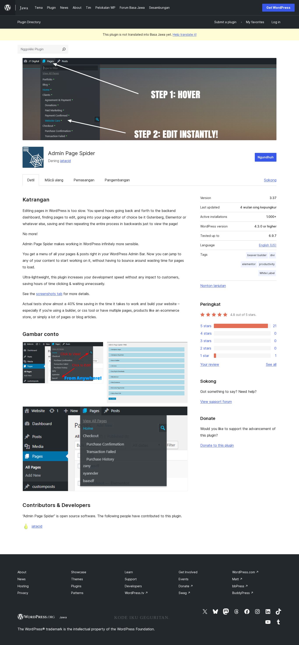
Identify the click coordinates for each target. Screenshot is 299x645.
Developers (133, 586)
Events (183, 579)
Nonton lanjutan (213, 285)
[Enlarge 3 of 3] (181, 412)
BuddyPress (242, 593)
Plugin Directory (29, 22)
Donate (186, 586)
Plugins (76, 586)
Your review (209, 364)
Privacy (23, 593)
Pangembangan (117, 180)
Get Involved (188, 572)
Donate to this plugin (217, 445)
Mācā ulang (54, 180)
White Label (267, 273)
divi (272, 255)
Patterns (77, 593)
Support (131, 579)
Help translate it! (185, 34)
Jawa (63, 617)
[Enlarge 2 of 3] (181, 348)
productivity (267, 264)
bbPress (240, 586)
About (22, 572)
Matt (237, 579)
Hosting (23, 586)
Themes (77, 579)
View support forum (216, 401)
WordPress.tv (136, 593)
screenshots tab (49, 294)
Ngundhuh (266, 157)
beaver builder (257, 255)
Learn (129, 572)
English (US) (267, 245)
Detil (30, 180)
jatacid (65, 161)
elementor (249, 264)
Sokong (270, 180)
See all (271, 364)
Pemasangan (84, 180)
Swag (184, 593)
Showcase (78, 572)
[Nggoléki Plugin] (64, 49)
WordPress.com (245, 572)
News (22, 579)
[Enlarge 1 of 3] (97, 348)
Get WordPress (278, 7)
